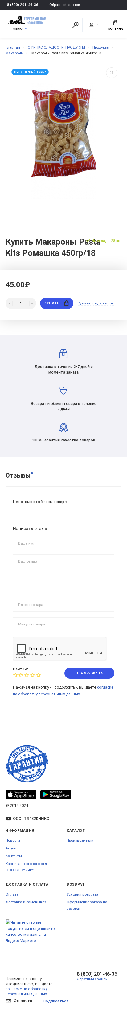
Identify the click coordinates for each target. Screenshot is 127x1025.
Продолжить (89, 673)
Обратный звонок (64, 5)
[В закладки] (111, 72)
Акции (11, 848)
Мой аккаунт (93, 25)
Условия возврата (82, 894)
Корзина (115, 28)
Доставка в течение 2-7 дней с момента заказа (64, 369)
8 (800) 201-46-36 (22, 4)
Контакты (14, 856)
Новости (13, 840)
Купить (51, 303)
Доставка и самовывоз (26, 902)
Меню (18, 28)
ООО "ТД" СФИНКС (31, 818)
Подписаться (55, 1001)
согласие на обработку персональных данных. (27, 991)
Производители (80, 840)
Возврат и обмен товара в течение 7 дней (63, 406)
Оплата (12, 894)
